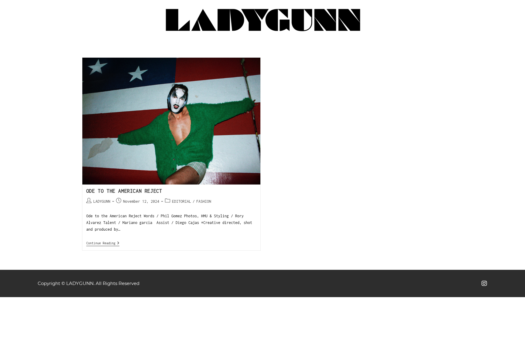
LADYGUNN (101, 201)
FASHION (203, 201)
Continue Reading (102, 243)
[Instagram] (484, 283)
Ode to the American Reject (124, 191)
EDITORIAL (181, 201)
